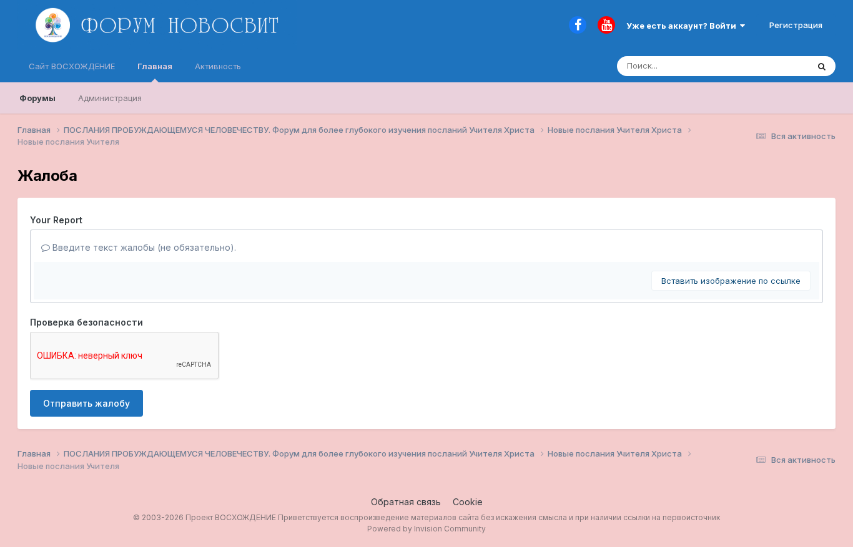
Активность (218, 66)
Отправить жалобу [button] (86, 403)
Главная (154, 66)
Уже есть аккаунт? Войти (683, 26)
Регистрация (795, 25)
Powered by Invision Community (426, 528)
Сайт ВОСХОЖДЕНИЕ (72, 66)
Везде (779, 65)
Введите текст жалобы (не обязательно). (143, 247)
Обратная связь (406, 501)
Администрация (110, 98)
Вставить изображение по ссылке (731, 281)
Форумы (37, 98)
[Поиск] (822, 66)
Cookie (468, 501)
